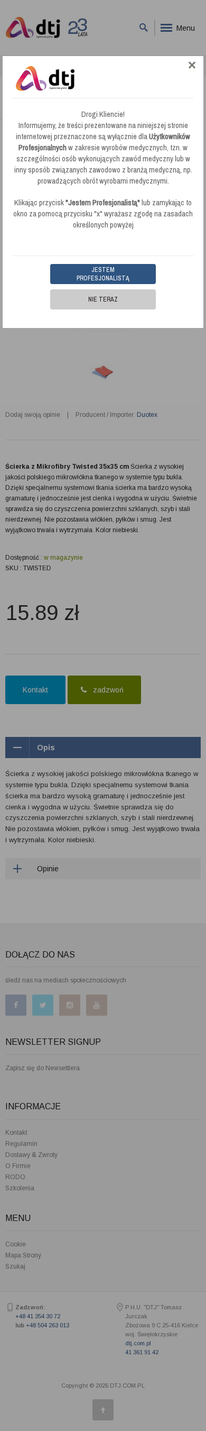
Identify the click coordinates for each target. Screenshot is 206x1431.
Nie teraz (103, 299)
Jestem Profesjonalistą (103, 274)
